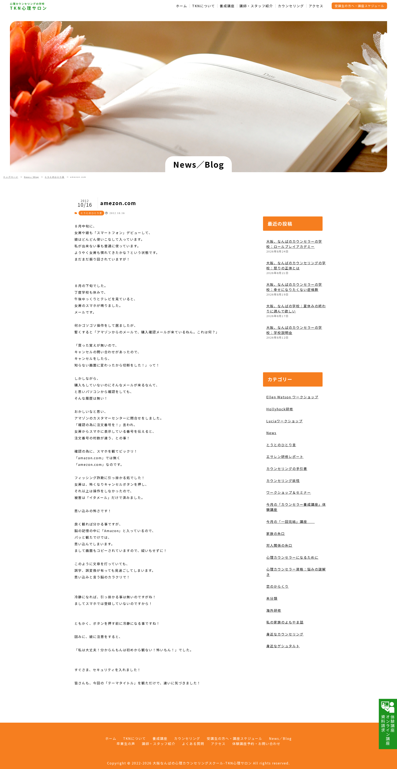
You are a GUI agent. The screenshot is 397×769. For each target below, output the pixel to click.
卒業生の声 (126, 743)
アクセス (316, 6)
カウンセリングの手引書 (286, 468)
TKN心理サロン (29, 8)
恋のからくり (277, 586)
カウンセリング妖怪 (283, 480)
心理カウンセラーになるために (292, 557)
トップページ (10, 176)
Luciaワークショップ (284, 420)
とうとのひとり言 (55, 176)
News (271, 432)
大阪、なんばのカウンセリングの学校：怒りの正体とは (296, 265)
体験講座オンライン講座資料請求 (388, 730)
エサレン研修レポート (285, 456)
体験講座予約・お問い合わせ (256, 743)
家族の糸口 (275, 533)
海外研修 (273, 610)
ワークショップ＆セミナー (288, 492)
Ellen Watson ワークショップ (292, 396)
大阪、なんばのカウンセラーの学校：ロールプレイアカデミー (294, 244)
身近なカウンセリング (285, 634)
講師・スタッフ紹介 (256, 6)
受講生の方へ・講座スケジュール (359, 6)
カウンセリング (291, 6)
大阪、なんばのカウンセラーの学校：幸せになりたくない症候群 (294, 287)
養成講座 (227, 6)
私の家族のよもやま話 (285, 622)
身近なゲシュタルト (283, 645)
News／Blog (31, 176)
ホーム (181, 6)
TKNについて (203, 6)
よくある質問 (193, 743)
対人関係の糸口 (279, 545)
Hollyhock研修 (279, 408)
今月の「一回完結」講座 (290, 521)
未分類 (271, 598)
